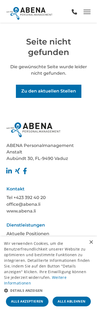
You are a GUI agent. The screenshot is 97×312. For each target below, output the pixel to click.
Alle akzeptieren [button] (27, 301)
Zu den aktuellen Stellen (48, 91)
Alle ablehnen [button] (71, 301)
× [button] (91, 242)
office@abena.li (23, 204)
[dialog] (48, 274)
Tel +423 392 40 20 (26, 197)
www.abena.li (21, 211)
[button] (48, 290)
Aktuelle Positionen (27, 233)
